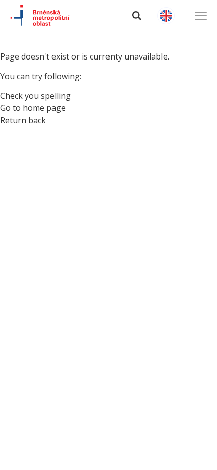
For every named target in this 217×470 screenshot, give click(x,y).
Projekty (36, 166)
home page (44, 107)
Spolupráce (43, 193)
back (37, 120)
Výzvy (27, 140)
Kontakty (38, 219)
